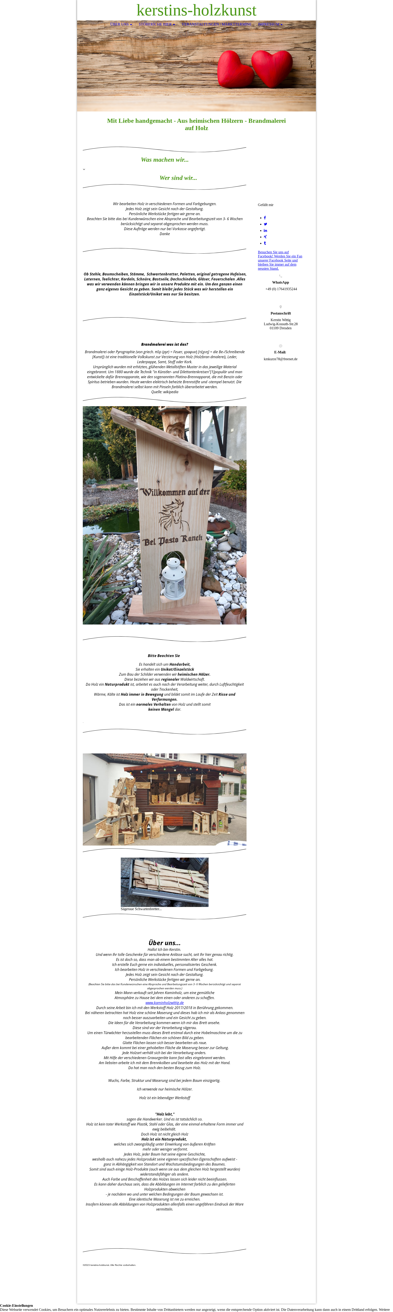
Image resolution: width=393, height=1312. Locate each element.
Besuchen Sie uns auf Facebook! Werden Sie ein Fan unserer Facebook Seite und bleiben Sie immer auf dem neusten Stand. (280, 260)
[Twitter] (265, 224)
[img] (299, 10)
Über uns (119, 24)
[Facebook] (265, 218)
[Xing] (265, 237)
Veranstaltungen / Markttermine (217, 24)
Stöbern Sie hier (155, 24)
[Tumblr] (265, 243)
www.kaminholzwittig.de (165, 1002)
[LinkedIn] (265, 230)
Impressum (268, 24)
